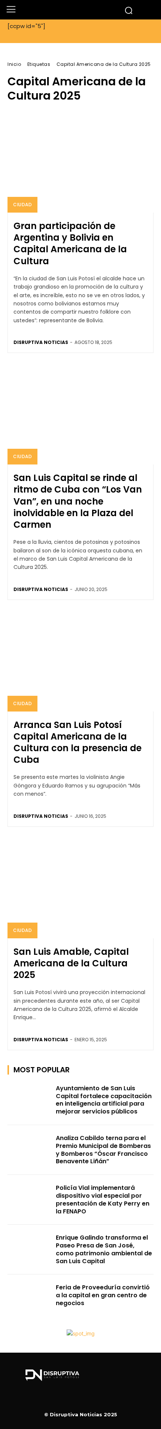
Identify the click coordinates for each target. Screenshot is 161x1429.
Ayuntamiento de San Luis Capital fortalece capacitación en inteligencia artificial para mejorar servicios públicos (104, 1100)
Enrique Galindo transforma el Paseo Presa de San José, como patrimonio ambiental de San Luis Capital (104, 1249)
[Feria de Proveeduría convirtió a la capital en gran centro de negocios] (29, 1299)
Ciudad (22, 204)
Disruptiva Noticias (40, 342)
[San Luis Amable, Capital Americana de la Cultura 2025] (80, 887)
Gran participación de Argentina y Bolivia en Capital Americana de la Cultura (70, 243)
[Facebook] (80, 1399)
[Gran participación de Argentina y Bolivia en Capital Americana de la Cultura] (80, 161)
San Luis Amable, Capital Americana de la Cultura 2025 (71, 963)
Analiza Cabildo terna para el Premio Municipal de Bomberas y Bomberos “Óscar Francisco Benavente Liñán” (103, 1150)
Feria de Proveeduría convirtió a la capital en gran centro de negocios (103, 1295)
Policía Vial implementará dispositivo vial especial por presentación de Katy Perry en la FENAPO (102, 1199)
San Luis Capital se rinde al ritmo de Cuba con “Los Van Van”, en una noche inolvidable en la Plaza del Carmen (77, 501)
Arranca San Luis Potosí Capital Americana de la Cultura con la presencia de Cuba (77, 742)
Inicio (14, 64)
